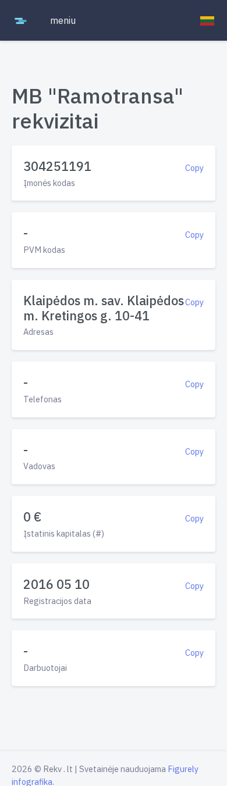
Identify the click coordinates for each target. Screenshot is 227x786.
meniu (63, 20)
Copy (194, 167)
